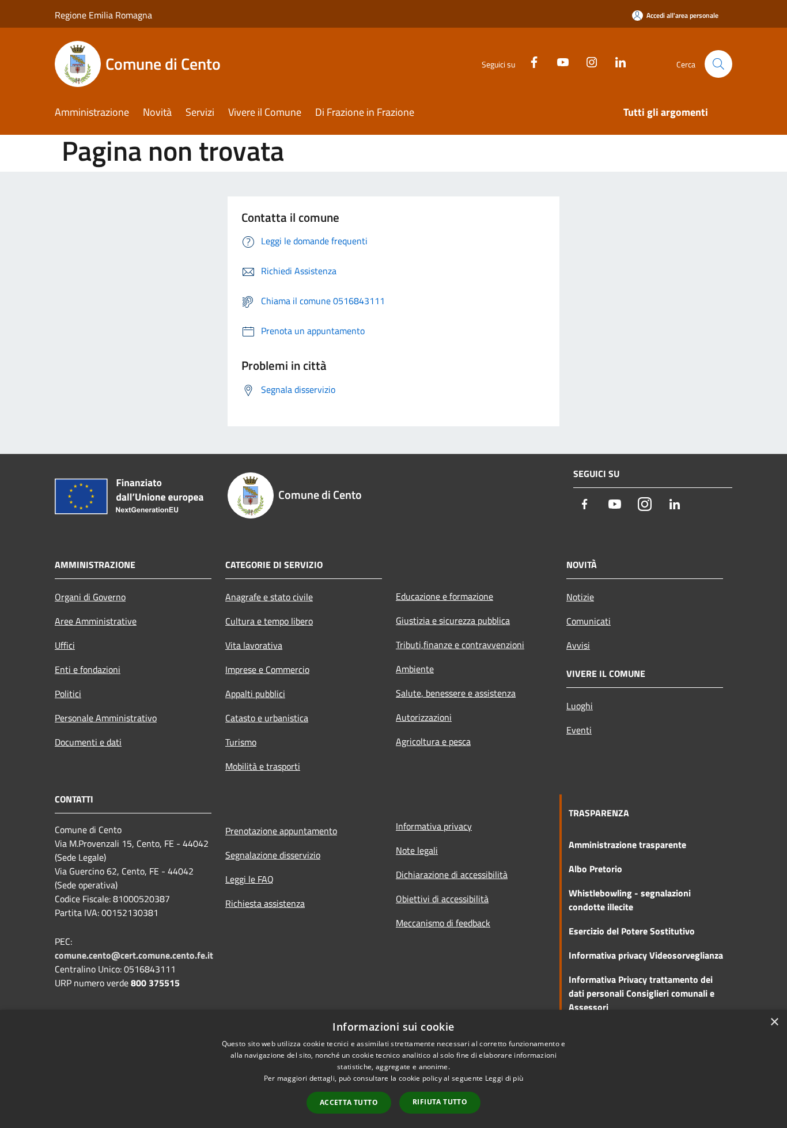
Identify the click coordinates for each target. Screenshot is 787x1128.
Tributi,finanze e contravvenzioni (460, 645)
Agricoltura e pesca (433, 741)
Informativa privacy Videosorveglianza (646, 955)
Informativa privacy (434, 826)
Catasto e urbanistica (266, 718)
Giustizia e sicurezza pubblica (453, 620)
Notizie (580, 597)
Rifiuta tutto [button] (440, 1102)
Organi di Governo (90, 597)
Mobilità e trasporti (262, 766)
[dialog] (393, 1069)
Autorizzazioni (424, 717)
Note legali (417, 850)
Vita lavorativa (253, 645)
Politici (68, 694)
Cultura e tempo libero (269, 621)
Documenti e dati (88, 742)
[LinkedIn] (615, 61)
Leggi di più (504, 1078)
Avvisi (578, 645)
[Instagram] (587, 61)
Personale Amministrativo (106, 718)
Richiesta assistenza (265, 903)
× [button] (774, 1022)
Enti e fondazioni (87, 669)
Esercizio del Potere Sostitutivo (632, 931)
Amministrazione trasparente (627, 844)
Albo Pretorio (595, 869)
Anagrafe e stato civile (269, 597)
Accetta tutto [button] (349, 1102)
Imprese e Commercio (267, 669)
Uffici (65, 645)
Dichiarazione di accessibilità (452, 874)
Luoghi (579, 706)
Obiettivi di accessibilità (442, 899)
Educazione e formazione (444, 596)
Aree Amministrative (96, 621)
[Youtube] (558, 61)
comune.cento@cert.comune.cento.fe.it (134, 955)
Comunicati (588, 621)
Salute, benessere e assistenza (456, 693)
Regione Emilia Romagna (103, 15)
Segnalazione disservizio (272, 855)
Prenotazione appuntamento (281, 831)
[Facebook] (529, 61)
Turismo (240, 742)
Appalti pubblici (255, 694)
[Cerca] (718, 64)
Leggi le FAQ (249, 879)
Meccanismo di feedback (443, 923)
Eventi (579, 730)
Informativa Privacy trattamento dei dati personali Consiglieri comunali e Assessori (641, 993)
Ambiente (415, 669)
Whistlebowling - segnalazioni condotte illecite (630, 900)
